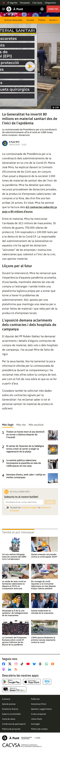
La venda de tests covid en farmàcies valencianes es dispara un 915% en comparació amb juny (14, 585)
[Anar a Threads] (41, 664)
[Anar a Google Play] (11, 681)
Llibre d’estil (36, 719)
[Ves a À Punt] (14, 9)
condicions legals (29, 507)
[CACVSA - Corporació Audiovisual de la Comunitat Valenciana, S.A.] (22, 745)
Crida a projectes (38, 714)
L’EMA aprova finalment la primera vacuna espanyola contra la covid (43, 639)
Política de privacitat (11, 729)
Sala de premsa (8, 704)
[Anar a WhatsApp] (47, 664)
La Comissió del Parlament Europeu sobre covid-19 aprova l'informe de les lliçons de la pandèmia (14, 641)
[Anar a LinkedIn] (10, 669)
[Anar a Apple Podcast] (4, 669)
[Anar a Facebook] (4, 664)
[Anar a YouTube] (29, 664)
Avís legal (35, 724)
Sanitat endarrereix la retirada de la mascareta (42, 611)
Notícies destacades (13, 20)
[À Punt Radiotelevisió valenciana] (17, 737)
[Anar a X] (10, 664)
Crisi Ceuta (37, 3)
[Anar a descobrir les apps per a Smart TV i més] (14, 689)
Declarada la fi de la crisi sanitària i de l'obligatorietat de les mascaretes (15, 613)
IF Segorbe (12, 3)
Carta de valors (8, 719)
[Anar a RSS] (16, 669)
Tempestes (25, 3)
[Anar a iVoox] (53, 664)
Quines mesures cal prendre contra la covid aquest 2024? (44, 555)
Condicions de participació (14, 724)
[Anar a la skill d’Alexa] (47, 681)
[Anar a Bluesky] (35, 664)
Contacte (6, 699)
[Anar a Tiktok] (22, 664)
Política (41, 20)
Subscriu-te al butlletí (11, 714)
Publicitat (35, 699)
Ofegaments (50, 3)
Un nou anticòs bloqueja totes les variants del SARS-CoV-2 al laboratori (14, 556)
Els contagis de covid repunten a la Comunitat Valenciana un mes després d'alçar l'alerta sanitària (43, 585)
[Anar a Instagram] (17, 664)
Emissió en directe (10, 709)
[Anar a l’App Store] (32, 681)
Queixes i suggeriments (41, 709)
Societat (30, 20)
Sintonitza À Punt (38, 704)
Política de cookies (39, 729)
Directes (53, 9)
